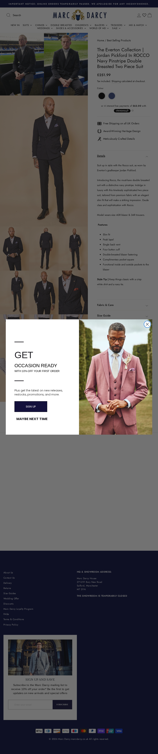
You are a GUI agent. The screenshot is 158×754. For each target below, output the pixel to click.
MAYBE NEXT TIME (32, 419)
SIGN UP (31, 407)
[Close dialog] (147, 324)
